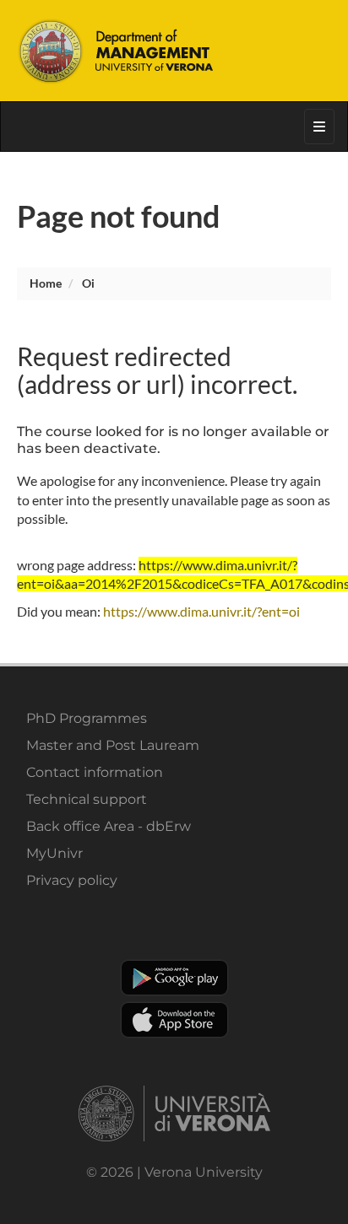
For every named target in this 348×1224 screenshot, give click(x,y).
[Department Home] (174, 50)
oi (88, 283)
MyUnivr (54, 853)
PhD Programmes (86, 718)
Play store (174, 978)
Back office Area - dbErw (108, 826)
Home (46, 283)
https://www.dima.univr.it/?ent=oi (201, 611)
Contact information (94, 772)
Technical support (86, 799)
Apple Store (174, 1020)
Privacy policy (71, 880)
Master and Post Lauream (112, 745)
